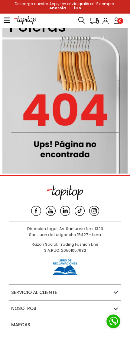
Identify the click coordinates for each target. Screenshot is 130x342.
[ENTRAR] (106, 21)
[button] (81, 21)
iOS (77, 8)
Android (57, 8)
